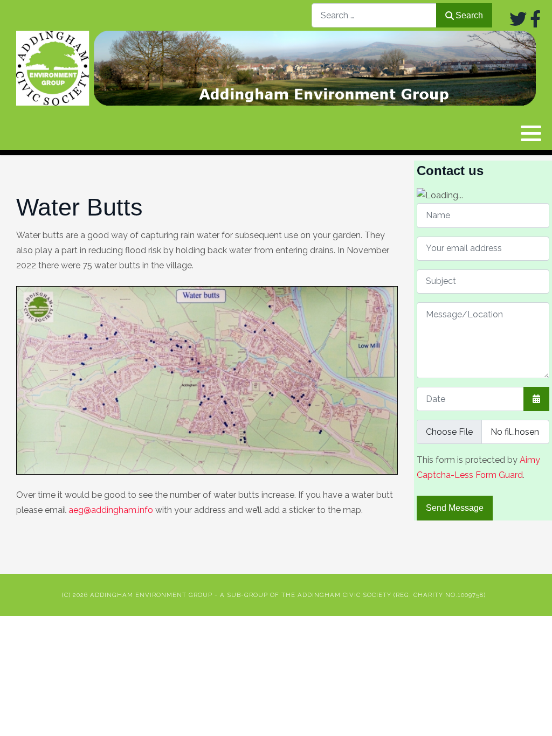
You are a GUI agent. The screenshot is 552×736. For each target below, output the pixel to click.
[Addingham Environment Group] (276, 68)
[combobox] (374, 15)
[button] (531, 133)
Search (469, 15)
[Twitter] (518, 18)
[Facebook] (535, 18)
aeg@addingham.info (110, 510)
